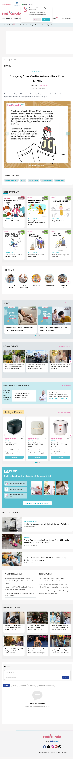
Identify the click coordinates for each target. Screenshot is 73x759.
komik (23, 180)
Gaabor (30, 441)
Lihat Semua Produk (64, 412)
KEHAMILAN (6, 18)
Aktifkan (46, 20)
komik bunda (33, 180)
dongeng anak (47, 180)
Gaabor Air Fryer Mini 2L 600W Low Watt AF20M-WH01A (36, 445)
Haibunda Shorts (8, 25)
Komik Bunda (20, 25)
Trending (30, 25)
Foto (42, 25)
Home (6, 60)
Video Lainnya (66, 303)
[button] (68, 133)
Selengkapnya (66, 385)
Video (37, 25)
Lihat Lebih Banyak (65, 346)
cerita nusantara (11, 180)
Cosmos (54, 441)
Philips (7, 441)
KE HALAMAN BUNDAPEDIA (36, 503)
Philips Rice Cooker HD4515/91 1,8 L (11, 444)
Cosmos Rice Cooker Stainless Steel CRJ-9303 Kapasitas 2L (59, 445)
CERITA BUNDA (66, 18)
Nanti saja (37, 20)
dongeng (58, 180)
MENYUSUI (17, 18)
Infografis (49, 25)
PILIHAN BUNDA (51, 18)
